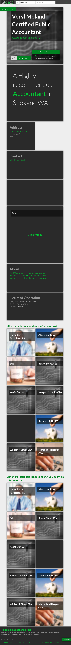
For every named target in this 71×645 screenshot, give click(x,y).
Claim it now (39, 56)
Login (68, 2)
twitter (13, 642)
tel (17, 160)
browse (56, 642)
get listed (48, 642)
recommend (23, 58)
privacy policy (37, 642)
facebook (5, 642)
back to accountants (7, 9)
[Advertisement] (35, 192)
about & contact (24, 642)
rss (62, 642)
